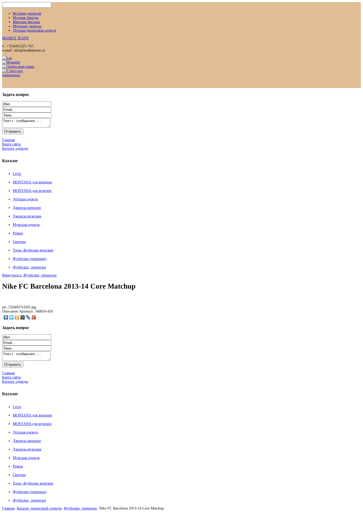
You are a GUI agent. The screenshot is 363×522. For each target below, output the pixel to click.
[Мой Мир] (23, 317)
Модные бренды (26, 18)
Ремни (18, 233)
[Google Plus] (34, 317)
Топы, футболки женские (33, 250)
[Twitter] (11, 317)
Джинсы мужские (27, 216)
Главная (8, 508)
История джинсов (27, 13)
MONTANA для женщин (32, 182)
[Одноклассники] (17, 317)
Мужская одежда (26, 225)
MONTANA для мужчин (32, 191)
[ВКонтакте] (6, 317)
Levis (17, 174)
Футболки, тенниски (29, 267)
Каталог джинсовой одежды (39, 508)
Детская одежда (25, 199)
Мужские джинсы (27, 26)
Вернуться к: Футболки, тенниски (29, 275)
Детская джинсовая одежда (34, 30)
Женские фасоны (26, 22)
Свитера (19, 242)
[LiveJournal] (28, 317)
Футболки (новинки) (30, 259)
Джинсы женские (27, 208)
